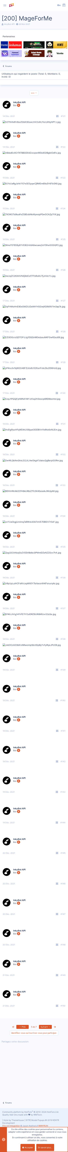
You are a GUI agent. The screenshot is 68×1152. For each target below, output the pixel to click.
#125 (63, 239)
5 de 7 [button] (34, 1027)
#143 (62, 792)
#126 (63, 270)
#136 (63, 577)
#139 (63, 670)
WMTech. (38, 1114)
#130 (62, 393)
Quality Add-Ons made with (15, 1114)
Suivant (44, 1027)
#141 (63, 731)
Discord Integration (11, 1126)
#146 (63, 883)
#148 (63, 944)
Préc (23, 1027)
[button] (5, 5)
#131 (63, 424)
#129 (63, 362)
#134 (62, 516)
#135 (63, 547)
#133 (62, 485)
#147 (63, 914)
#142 (63, 761)
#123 (63, 177)
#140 (62, 700)
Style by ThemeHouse (13, 1120)
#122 (63, 147)
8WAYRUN (43, 1126)
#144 (62, 822)
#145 (63, 853)
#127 (63, 300)
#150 (63, 1006)
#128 (63, 331)
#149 (63, 975)
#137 (63, 608)
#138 (63, 639)
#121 (63, 116)
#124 (63, 208)
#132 (63, 454)
